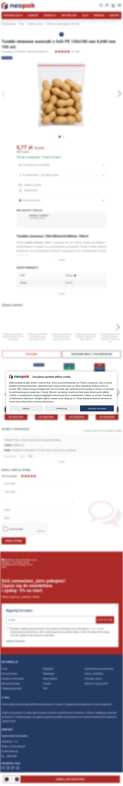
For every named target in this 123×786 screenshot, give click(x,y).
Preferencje (61, 408)
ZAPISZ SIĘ (105, 619)
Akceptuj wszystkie (97, 408)
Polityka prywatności (15, 640)
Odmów (26, 408)
